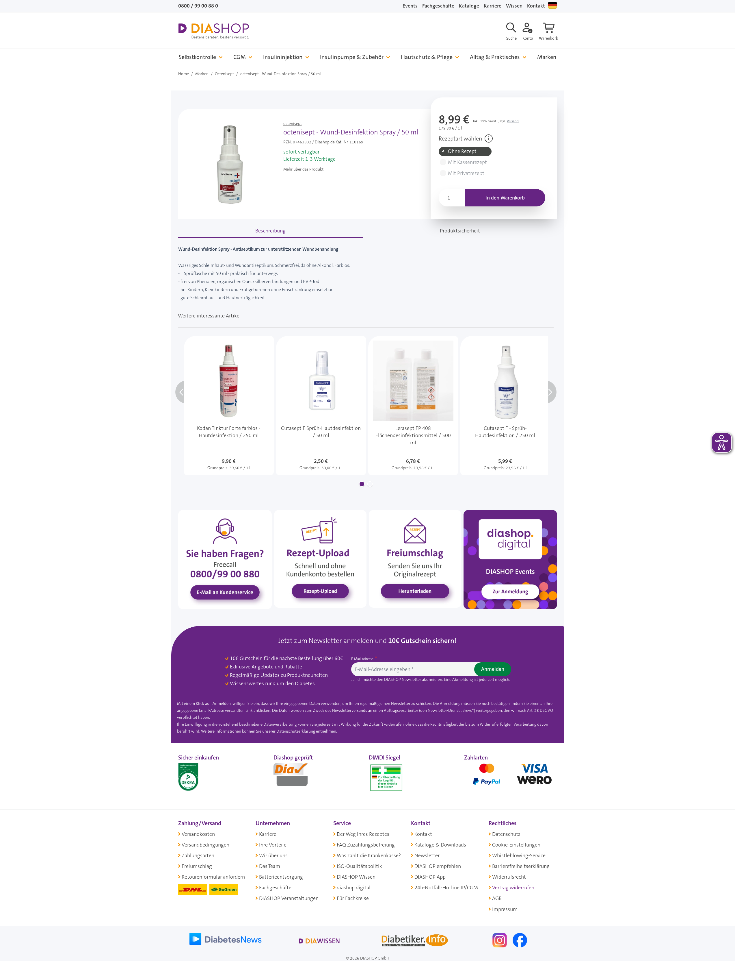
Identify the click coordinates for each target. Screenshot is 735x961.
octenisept (292, 123)
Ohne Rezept (462, 151)
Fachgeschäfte (438, 5)
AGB (497, 898)
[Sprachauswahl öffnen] (552, 5)
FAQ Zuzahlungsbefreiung (366, 844)
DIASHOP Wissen (356, 876)
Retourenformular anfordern (213, 876)
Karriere (492, 5)
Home (183, 73)
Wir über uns (273, 855)
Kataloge (469, 5)
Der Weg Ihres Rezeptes (363, 834)
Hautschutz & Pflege (427, 57)
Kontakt (536, 5)
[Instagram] (500, 939)
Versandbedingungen (205, 844)
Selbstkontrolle (197, 57)
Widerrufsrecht (509, 876)
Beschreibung (270, 230)
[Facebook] (519, 939)
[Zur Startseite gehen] (213, 31)
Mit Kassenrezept (467, 162)
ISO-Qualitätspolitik (359, 866)
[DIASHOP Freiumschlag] (415, 558)
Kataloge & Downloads (440, 844)
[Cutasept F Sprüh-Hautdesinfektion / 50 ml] (321, 405)
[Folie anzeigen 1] (362, 484)
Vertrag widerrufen (513, 887)
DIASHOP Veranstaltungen (289, 898)
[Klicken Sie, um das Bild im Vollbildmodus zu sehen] (229, 164)
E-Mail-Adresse (362, 659)
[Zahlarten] (510, 777)
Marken (547, 57)
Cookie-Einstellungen (516, 844)
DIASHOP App (430, 876)
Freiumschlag (197, 866)
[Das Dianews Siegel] (296, 777)
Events (410, 5)
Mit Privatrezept (466, 173)
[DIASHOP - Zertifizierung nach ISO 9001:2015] (201, 777)
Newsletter (427, 855)
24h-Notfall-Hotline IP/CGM (446, 887)
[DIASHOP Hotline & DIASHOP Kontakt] (225, 559)
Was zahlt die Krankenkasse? (369, 855)
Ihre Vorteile (272, 844)
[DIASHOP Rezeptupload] (320, 558)
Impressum (505, 909)
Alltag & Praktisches (495, 57)
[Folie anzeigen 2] (370, 484)
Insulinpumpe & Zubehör (352, 57)
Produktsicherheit (460, 230)
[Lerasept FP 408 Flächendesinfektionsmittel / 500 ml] (413, 405)
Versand (513, 121)
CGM (239, 57)
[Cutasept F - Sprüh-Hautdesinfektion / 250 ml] (505, 405)
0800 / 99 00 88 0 (198, 5)
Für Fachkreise (353, 898)
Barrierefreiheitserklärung (521, 866)
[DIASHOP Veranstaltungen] (510, 559)
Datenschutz (506, 834)
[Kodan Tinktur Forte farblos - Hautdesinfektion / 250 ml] (229, 405)
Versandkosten (198, 834)
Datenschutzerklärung (295, 731)
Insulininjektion (283, 57)
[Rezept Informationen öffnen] (489, 138)
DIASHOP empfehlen (437, 866)
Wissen (514, 5)
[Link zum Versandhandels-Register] (386, 778)
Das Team (269, 866)
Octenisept (224, 73)
